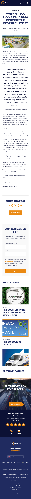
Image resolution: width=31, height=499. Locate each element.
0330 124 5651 (15, 448)
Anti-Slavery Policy (15, 485)
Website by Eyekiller (15, 493)
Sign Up (15, 271)
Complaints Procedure (15, 487)
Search (20, 3)
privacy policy (9, 261)
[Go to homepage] (5, 3)
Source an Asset (15, 404)
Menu (25, 3)
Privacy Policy (23, 474)
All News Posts (15, 212)
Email (6, 250)
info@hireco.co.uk (15, 450)
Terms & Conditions (15, 481)
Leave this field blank (11, 243)
